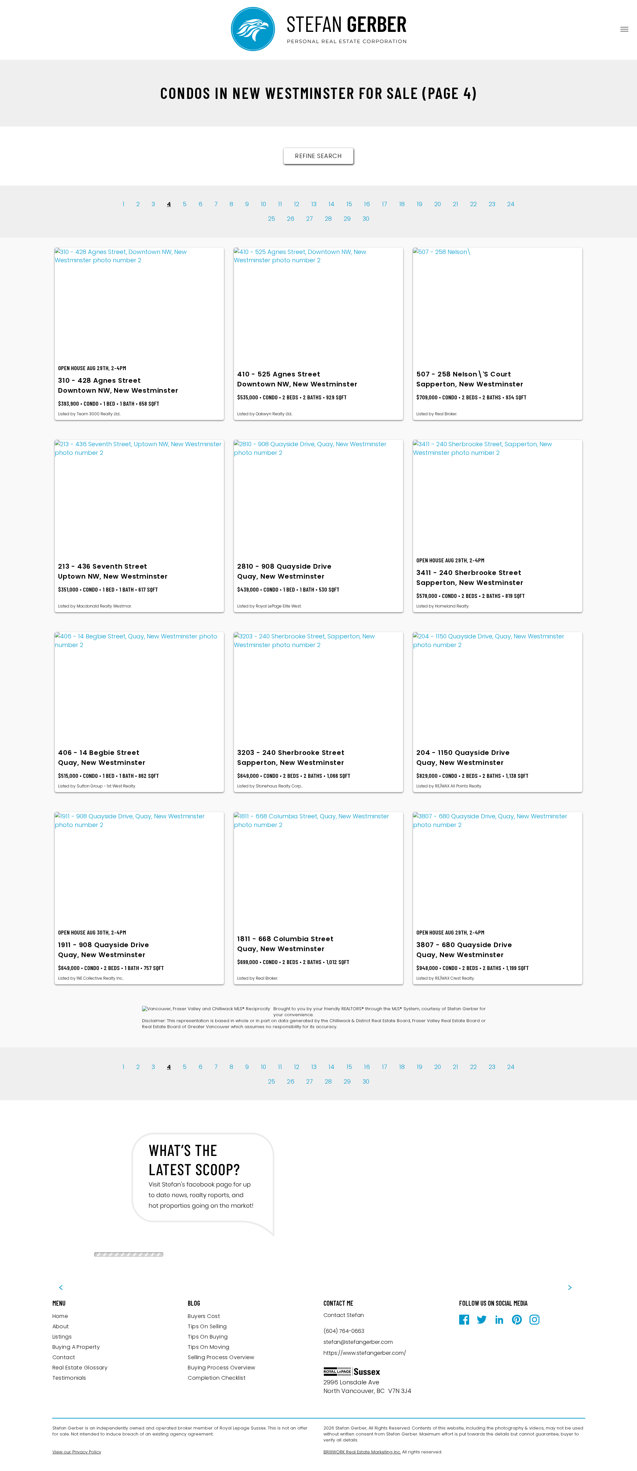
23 (492, 204)
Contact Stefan (343, 1315)
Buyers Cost (204, 1316)
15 (349, 204)
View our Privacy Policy (76, 1452)
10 (263, 204)
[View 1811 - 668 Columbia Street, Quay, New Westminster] (318, 868)
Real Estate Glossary (80, 1367)
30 (366, 218)
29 (347, 218)
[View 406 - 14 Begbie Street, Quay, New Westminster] (139, 688)
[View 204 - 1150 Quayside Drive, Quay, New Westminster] (497, 688)
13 (314, 204)
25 (271, 218)
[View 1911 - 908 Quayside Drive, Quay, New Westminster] (139, 868)
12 (296, 204)
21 (455, 204)
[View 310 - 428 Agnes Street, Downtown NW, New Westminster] (139, 304)
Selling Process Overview (221, 1357)
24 (511, 204)
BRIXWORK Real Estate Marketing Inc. (362, 1452)
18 (402, 204)
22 (473, 204)
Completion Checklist (217, 1378)
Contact (63, 1357)
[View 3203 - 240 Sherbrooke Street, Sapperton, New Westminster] (318, 688)
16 (367, 204)
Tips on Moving (208, 1347)
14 (331, 204)
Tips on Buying (208, 1337)
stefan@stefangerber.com (358, 1342)
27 (309, 218)
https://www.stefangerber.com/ (364, 1353)
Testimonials (69, 1378)
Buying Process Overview (221, 1367)
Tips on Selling (207, 1326)
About (60, 1326)
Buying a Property (76, 1347)
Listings (62, 1337)
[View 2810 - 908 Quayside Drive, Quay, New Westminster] (318, 496)
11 (280, 204)
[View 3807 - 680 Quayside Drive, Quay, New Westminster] (497, 868)
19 (419, 204)
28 (328, 218)
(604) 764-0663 (343, 1331)
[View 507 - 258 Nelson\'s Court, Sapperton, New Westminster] (497, 304)
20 (437, 204)
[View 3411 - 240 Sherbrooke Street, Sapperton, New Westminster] (497, 496)
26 (290, 218)
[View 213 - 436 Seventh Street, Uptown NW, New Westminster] (139, 496)
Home (60, 1316)
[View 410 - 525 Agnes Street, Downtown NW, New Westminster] (318, 304)
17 (384, 204)
